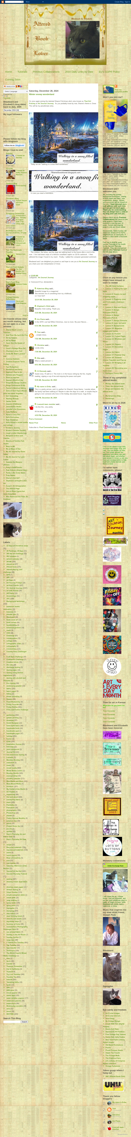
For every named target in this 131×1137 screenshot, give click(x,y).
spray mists (11, 903)
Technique (11, 951)
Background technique (15, 601)
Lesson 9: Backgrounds (115, 326)
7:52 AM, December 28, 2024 (46, 339)
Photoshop (11, 813)
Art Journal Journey (14, 588)
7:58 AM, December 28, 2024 (46, 352)
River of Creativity (14, 858)
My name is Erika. (44, 387)
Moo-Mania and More (15, 781)
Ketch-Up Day (21, 186)
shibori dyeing (12, 890)
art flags (10, 580)
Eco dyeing (11, 683)
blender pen (11, 614)
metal (9, 765)
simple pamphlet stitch (16, 895)
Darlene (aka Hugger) (14, 375)
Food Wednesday (13, 702)
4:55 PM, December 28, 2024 (46, 415)
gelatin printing (13, 718)
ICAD (8, 741)
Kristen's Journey (13, 428)
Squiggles (11, 908)
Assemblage (11, 596)
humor (9, 739)
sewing (9, 879)
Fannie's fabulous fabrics (16, 388)
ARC (8, 577)
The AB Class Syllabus (115, 286)
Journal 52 (11, 752)
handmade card (13, 731)
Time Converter (109, 711)
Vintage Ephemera (113, 1066)
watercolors (11, 1003)
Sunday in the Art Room (16, 935)
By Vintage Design (113, 1021)
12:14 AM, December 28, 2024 (46, 300)
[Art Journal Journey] (115, 526)
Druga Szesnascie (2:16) (15, 385)
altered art (10, 564)
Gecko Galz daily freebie (115, 1037)
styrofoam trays (13, 921)
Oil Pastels (11, 792)
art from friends (13, 585)
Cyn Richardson (12, 367)
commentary (11, 649)
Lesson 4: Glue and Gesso (116, 307)
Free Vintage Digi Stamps (116, 1034)
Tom (39, 332)
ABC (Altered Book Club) (115, 1076)
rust (8, 861)
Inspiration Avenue (14, 744)
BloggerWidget (123, 1134)
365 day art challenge (15, 554)
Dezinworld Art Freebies (115, 1032)
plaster (9, 816)
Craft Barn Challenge (15, 657)
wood (9, 1011)
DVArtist (9, 153)
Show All (25, 315)
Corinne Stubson (12, 359)
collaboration (12, 638)
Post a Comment (35, 419)
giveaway (10, 720)
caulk (9, 630)
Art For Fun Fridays (14, 583)
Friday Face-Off (13, 704)
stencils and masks (14, 919)
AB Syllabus (11, 556)
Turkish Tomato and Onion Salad (21, 203)
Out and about (12, 797)
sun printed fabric (14, 932)
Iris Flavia (41, 319)
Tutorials (22, 71)
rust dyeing (11, 863)
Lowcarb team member (46, 404)
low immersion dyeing (15, 755)
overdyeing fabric (13, 800)
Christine (40, 345)
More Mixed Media (14, 784)
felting (9, 694)
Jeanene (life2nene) (13, 404)
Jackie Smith (11, 401)
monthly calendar (13, 779)
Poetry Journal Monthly (16, 818)
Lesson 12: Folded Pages (115, 336)
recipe (9, 845)
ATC (8, 599)
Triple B (10, 972)
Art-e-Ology (110, 1018)
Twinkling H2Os (13, 982)
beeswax (10, 612)
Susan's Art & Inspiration (16, 486)
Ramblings (110, 398)
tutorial (9, 980)
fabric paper (11, 691)
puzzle (9, 829)
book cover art (12, 620)
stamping (10, 911)
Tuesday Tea (11, 977)
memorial (10, 763)
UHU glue (10, 990)
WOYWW (10, 1014)
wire (8, 1009)
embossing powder (14, 686)
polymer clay (12, 821)
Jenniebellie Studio (13, 407)
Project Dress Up (13, 826)
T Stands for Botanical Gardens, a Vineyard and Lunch (20, 241)
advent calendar (13, 559)
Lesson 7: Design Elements (116, 320)
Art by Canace (11, 338)
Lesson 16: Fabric (113, 352)
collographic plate (14, 644)
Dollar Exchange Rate (115, 866)
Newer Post (33, 423)
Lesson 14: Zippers (113, 344)
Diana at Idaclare (12, 377)
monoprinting (12, 776)
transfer (10, 964)
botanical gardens (14, 628)
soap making (12, 900)
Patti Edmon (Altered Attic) (16, 470)
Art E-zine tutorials (113, 1016)
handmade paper (13, 733)
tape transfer (11, 948)
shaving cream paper (15, 887)
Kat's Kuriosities (12, 417)
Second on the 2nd (14, 871)
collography (11, 646)
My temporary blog (113, 396)
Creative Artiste (13, 662)
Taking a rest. (21, 254)
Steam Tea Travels (113, 1053)
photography (12, 810)
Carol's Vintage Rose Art (15, 348)
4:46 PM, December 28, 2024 (46, 398)
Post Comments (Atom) (48, 427)
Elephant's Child (43, 306)
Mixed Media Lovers (14, 771)
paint (8, 802)
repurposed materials (15, 850)
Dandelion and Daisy (14, 369)
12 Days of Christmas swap (17, 546)
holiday (9, 736)
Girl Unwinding (12, 396)
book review (11, 622)
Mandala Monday (13, 760)
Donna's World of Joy (14, 380)
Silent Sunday (12, 892)
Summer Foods (21, 284)
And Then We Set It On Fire (17, 335)
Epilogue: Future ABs (114, 373)
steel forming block (14, 916)
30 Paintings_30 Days (15, 551)
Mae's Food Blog (12, 282)
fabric (9, 689)
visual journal (12, 993)
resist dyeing (12, 855)
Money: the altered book (115, 384)
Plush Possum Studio (114, 1050)
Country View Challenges (16, 652)
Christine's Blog (12, 198)
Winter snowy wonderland (41, 94)
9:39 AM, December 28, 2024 (46, 380)
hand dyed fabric (13, 726)
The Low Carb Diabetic (15, 267)
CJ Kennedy (42, 371)
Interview (10, 747)
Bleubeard (11, 617)
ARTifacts (10, 593)
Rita (38, 358)
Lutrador (10, 757)
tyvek (9, 985)
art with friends (12, 591)
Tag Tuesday (11, 945)
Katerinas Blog (43, 289)
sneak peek (11, 898)
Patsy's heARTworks (14, 467)
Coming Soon (12, 79)
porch (9, 823)
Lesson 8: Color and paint (116, 323)
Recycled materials (14, 847)
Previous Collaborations (46, 71)
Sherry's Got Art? (13, 478)
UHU (8, 988)
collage (9, 641)
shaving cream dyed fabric (17, 882)
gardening (11, 715)
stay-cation (11, 913)
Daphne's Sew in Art (14, 372)
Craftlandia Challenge (15, 659)
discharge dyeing (13, 667)
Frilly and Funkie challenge (17, 710)
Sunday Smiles (13, 937)
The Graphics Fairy (113, 1058)
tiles (8, 958)
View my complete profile (121, 91)
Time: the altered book (114, 386)
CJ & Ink (9, 168)
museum (10, 786)
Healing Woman (12, 399)
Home (8, 71)
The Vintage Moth (112, 1055)
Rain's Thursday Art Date (16, 839)
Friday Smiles (12, 707)
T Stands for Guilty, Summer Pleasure (21, 173)
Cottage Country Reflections (12, 298)
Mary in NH (10, 446)
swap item (11, 940)
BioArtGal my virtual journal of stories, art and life (16, 233)
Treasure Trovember (14, 966)
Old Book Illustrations (114, 1045)
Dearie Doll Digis (112, 1029)
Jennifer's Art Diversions (15, 409)
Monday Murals (13, 773)
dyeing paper (12, 670)
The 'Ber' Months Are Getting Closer (21, 271)
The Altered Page (13, 489)
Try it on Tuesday (13, 974)
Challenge (10, 636)
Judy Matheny (11, 412)
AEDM (9, 562)
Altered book (12, 567)
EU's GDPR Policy (109, 71)
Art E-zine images (113, 1013)
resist (9, 853)
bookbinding (12, 625)
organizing (11, 794)
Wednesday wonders (15, 1006)
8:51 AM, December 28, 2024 (46, 365)
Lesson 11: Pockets (113, 334)
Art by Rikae (11, 340)
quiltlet (9, 831)
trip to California (13, 969)
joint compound (13, 749)
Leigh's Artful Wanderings (16, 433)
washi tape (11, 995)
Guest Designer (13, 723)
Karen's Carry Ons (13, 415)
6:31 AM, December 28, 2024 (46, 326)
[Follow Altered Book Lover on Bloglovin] (15, 145)
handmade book (13, 728)
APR (8, 575)
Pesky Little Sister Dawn (15, 473)
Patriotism (11, 808)
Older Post (93, 423)
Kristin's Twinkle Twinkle (16, 430)
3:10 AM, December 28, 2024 (46, 313)
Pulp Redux (10, 475)
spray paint (11, 905)
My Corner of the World (16, 789)
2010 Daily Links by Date (79, 71)
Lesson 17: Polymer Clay (115, 355)
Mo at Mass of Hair (13, 449)
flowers (9, 699)
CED (8, 633)
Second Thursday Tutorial (17, 874)
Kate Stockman (12, 420)
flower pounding (13, 696)
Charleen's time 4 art (14, 351)
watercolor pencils (14, 1001)
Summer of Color (13, 924)
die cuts (10, 665)
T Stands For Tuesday (15, 942)
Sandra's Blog (11, 183)
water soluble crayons (15, 998)
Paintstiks (10, 805)
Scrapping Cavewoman (15, 213)
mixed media (12, 768)
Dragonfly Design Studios (16, 383)
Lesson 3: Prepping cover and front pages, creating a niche (114, 302)
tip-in (9, 961)
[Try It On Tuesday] (115, 541)
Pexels (108, 1048)
